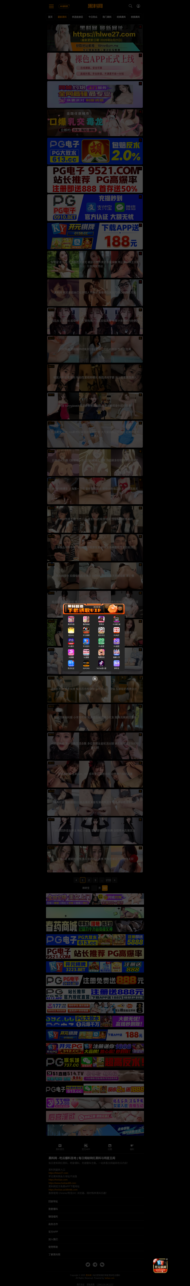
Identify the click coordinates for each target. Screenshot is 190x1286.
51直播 (86, 657)
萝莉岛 (116, 668)
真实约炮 (71, 624)
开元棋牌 (86, 635)
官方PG (71, 635)
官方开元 (101, 635)
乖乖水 (101, 624)
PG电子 (116, 635)
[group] (160, 1266)
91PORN (86, 668)
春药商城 (86, 624)
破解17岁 (116, 657)
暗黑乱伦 (101, 657)
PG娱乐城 (116, 624)
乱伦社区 (71, 668)
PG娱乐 (71, 646)
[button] (157, 1271)
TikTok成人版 (101, 668)
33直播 (71, 657)
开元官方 (86, 646)
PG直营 (101, 646)
